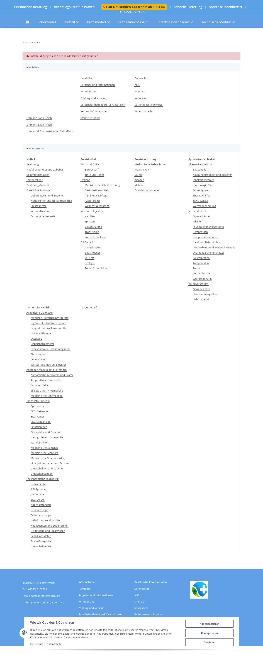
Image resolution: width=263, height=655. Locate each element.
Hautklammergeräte (205, 294)
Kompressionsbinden (205, 237)
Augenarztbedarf (41, 505)
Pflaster (197, 221)
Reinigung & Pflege (96, 195)
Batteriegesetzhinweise (148, 104)
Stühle (138, 174)
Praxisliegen (142, 169)
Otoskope (36, 338)
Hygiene (85, 180)
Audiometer (38, 494)
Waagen (139, 180)
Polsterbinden (201, 258)
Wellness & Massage (97, 206)
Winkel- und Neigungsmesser (48, 364)
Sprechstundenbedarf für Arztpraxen (103, 104)
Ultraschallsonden (42, 473)
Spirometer (37, 406)
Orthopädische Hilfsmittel (208, 252)
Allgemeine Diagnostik (39, 312)
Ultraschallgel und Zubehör (47, 468)
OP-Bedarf (87, 242)
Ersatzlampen (39, 427)
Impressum (36, 644)
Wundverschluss (198, 283)
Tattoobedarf (200, 169)
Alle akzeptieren (209, 623)
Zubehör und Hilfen (96, 268)
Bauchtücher (92, 252)
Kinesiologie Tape (203, 185)
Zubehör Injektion (95, 237)
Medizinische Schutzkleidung (102, 185)
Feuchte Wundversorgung (208, 226)
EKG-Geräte (38, 499)
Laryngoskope (34, 180)
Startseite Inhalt (90, 118)
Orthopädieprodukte (43, 216)
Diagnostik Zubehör (38, 401)
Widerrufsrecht (144, 111)
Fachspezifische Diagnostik (42, 479)
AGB (137, 85)
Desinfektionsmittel (96, 190)
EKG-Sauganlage (40, 421)
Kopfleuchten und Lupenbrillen (49, 525)
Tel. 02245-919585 (131, 12)
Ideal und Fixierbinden (206, 242)
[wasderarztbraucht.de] (27, 22)
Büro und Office (90, 164)
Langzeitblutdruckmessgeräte (48, 328)
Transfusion (92, 232)
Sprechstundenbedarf (225, 7)
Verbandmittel (197, 211)
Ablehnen (209, 642)
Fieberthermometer (42, 344)
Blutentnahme (93, 226)
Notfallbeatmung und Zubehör (44, 169)
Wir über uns (88, 91)
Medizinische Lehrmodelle (46, 395)
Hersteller (86, 78)
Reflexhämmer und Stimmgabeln (50, 349)
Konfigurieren (209, 633)
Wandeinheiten (40, 442)
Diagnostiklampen (41, 333)
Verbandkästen (40, 211)
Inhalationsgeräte (203, 180)
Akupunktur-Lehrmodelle (46, 380)
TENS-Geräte (200, 200)
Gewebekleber (201, 289)
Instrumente (38, 484)
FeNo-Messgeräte (41, 541)
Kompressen (200, 232)
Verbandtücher (202, 273)
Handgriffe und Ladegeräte (47, 437)
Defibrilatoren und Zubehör (47, 195)
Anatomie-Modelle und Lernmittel (46, 369)
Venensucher (39, 359)
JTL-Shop (244, 650)
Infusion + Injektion (92, 211)
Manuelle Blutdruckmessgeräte (49, 318)
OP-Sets (89, 258)
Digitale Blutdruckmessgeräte (48, 323)
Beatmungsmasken (37, 174)
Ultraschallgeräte (41, 546)
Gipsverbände (201, 216)
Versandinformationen (94, 111)
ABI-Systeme (38, 489)
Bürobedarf (92, 169)
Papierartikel (92, 200)
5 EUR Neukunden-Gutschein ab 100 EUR (134, 7)
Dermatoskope (39, 510)
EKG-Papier (37, 416)
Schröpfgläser (201, 190)
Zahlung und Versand (93, 98)
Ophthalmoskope (41, 515)
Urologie (90, 263)
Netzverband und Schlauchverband (214, 247)
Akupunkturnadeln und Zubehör (212, 174)
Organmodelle (39, 385)
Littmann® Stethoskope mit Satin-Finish (50, 131)
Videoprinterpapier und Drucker (50, 463)
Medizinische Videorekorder (47, 458)
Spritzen (90, 221)
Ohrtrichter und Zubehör (46, 432)
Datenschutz (54, 644)
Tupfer (197, 268)
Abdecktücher (93, 247)
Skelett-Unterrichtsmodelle (47, 390)
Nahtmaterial (201, 299)
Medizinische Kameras (44, 447)
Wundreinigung (202, 278)
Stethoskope (38, 354)
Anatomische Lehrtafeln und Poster (52, 375)
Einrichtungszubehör (147, 190)
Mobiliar (140, 185)
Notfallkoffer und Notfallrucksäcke (51, 200)
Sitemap (139, 91)
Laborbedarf (89, 307)
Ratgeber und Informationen (98, 85)
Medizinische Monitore (44, 453)
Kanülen (90, 216)
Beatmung (32, 164)
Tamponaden (201, 263)
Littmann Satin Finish (39, 118)
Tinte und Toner (94, 174)
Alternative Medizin (200, 164)
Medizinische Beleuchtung (150, 164)
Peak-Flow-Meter (41, 536)
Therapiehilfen (202, 195)
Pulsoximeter (38, 206)
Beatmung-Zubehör (38, 185)
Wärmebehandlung (204, 206)
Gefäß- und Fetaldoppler (45, 520)
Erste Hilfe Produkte (38, 190)
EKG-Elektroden (40, 411)
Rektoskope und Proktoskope (48, 530)
